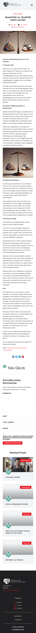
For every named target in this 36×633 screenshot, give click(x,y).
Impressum (18, 620)
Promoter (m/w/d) (13, 477)
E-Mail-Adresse (9, 422)
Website (5, 428)
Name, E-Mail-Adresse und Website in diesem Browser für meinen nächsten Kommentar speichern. (18, 437)
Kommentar (7, 393)
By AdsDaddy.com (18, 629)
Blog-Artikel (18, 14)
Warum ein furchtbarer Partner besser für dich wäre (18, 532)
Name (5, 416)
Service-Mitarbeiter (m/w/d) (17, 504)
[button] (31, 5)
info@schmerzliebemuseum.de (11, 590)
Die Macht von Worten (14, 560)
